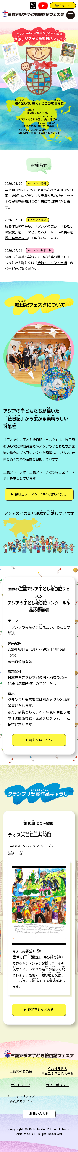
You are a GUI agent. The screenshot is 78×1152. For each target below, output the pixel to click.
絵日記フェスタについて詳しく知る (41, 494)
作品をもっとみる (41, 1009)
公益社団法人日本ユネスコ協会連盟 (57, 1071)
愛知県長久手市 (32, 201)
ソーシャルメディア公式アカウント (20, 1099)
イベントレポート (40, 250)
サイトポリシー (57, 1085)
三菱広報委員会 (20, 1071)
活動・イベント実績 (52, 263)
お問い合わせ (39, 1113)
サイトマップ (20, 1085)
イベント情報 (38, 183)
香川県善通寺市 (16, 238)
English (65, 5)
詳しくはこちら (40, 740)
